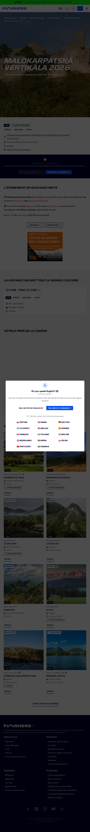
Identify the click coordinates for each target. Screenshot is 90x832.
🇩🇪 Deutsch (64, 422)
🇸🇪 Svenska (43, 446)
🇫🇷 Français (22, 434)
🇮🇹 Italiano (43, 434)
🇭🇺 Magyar (63, 434)
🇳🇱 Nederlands (24, 440)
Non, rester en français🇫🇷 (31, 408)
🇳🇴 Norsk (42, 440)
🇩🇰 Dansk (42, 422)
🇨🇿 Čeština (22, 422)
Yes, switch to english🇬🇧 (59, 408)
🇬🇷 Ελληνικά (23, 428)
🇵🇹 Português (24, 446)
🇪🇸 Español (63, 428)
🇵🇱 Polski (63, 440)
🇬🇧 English (43, 428)
